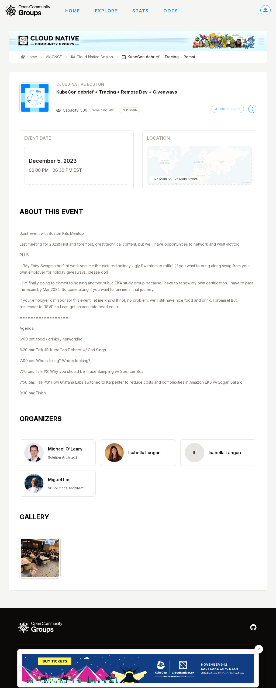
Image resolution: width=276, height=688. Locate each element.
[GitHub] (253, 627)
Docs (171, 10)
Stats (140, 10)
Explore (106, 10)
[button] (58, 452)
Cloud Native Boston (80, 84)
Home (72, 10)
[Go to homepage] (30, 10)
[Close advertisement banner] (258, 649)
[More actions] (252, 109)
